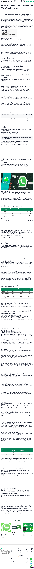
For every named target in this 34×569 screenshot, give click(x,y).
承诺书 (27, 554)
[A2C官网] (3, 1)
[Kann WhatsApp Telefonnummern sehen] (17, 527)
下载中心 (24, 1)
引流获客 (12, 561)
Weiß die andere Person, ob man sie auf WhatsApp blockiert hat (28, 532)
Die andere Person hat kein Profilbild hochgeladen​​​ (9, 34)
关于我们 (15, 1)
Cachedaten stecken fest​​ (5, 33)
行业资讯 (21, 1)
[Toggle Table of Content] (15, 30)
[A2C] (5, 549)
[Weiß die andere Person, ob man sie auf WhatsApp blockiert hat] (28, 527)
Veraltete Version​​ (4, 35)
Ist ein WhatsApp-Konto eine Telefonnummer (6, 532)
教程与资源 (18, 1)
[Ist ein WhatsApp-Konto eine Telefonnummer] (6, 527)
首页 (6, 1)
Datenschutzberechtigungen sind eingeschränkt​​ (8, 36)
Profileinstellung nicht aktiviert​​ (6, 32)
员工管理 (12, 564)
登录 (27, 1)
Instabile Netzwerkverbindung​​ (6, 31)
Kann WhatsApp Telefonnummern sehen (17, 532)
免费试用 (31, 1)
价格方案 (12, 1)
